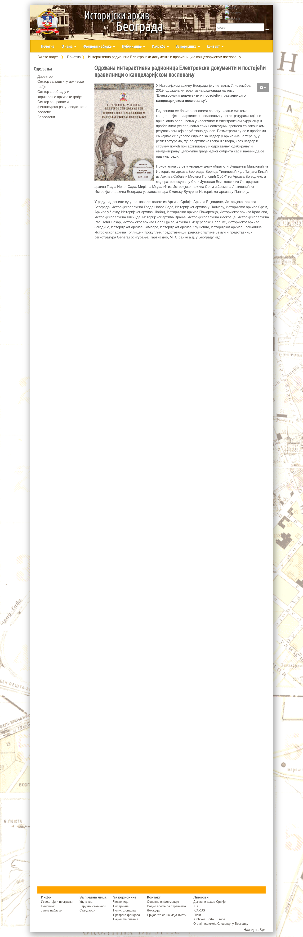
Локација (153, 910)
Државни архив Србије (209, 901)
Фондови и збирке (97, 46)
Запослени (46, 117)
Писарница (121, 906)
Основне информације (163, 901)
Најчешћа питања (125, 919)
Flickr (197, 915)
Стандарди (87, 910)
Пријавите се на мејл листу (166, 915)
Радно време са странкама (166, 906)
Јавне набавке (51, 910)
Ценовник (48, 906)
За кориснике (186, 46)
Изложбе (159, 46)
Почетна (47, 46)
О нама (67, 46)
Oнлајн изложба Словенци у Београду (220, 923)
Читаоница (120, 901)
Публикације (132, 46)
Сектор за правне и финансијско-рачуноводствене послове (62, 107)
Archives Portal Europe (209, 919)
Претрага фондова (126, 915)
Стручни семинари (93, 906)
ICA (196, 906)
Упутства (86, 901)
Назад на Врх (255, 930)
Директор (45, 76)
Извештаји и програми (56, 901)
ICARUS (199, 910)
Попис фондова (124, 910)
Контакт (214, 46)
